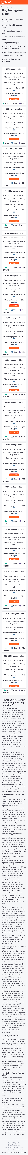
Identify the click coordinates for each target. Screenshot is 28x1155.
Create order (14, 99)
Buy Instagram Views (14, 1145)
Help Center (19, 1149)
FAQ (21, 1147)
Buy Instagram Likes (13, 1142)
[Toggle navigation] (25, 2)
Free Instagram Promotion (12, 1147)
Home (2, 7)
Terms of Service (10, 1149)
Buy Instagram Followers (14, 1144)
